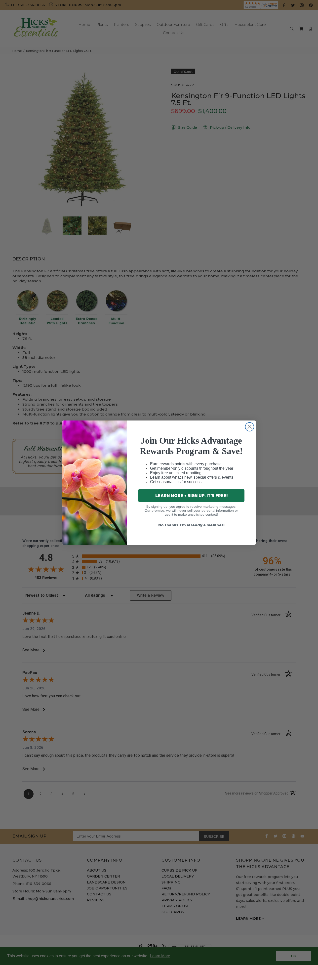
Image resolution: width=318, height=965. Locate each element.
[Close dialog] (249, 426)
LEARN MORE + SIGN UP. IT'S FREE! (191, 495)
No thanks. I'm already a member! (191, 525)
